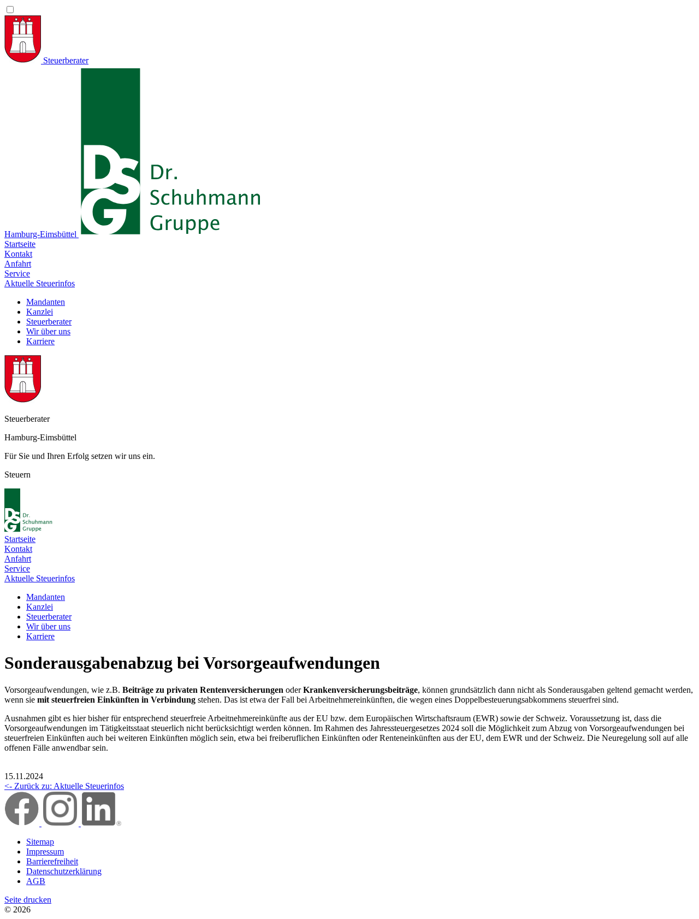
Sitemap (40, 841)
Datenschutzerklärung (64, 871)
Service (17, 273)
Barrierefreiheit (52, 861)
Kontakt (18, 253)
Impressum (45, 851)
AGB (35, 881)
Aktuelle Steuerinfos (39, 283)
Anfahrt (17, 263)
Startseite (19, 244)
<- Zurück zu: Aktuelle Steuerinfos (64, 786)
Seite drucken (27, 899)
